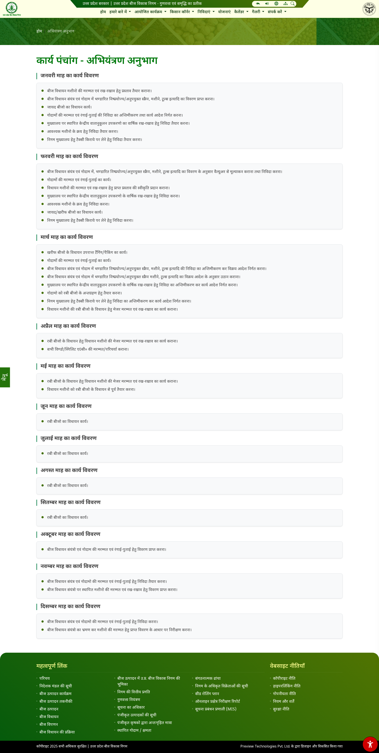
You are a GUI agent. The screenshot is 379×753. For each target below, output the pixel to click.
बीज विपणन (48, 724)
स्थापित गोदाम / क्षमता (134, 730)
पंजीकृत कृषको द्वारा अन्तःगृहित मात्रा (144, 723)
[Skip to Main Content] (258, 4)
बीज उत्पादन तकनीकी (55, 701)
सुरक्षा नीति (281, 709)
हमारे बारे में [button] (118, 12)
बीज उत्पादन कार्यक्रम (55, 694)
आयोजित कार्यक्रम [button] (148, 12)
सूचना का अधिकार (131, 707)
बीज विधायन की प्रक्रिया (57, 732)
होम (103, 12)
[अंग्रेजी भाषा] (276, 4)
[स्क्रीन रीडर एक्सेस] (267, 4)
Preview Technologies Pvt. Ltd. (265, 746)
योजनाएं (224, 12)
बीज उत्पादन (48, 709)
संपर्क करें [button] (275, 12)
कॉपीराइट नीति (284, 678)
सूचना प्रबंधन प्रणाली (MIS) (215, 709)
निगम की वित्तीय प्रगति (133, 692)
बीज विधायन (49, 717)
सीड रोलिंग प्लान (207, 694)
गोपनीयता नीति (284, 694)
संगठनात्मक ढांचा (208, 678)
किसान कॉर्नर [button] (180, 12)
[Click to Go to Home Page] (12, 9)
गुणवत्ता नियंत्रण (128, 700)
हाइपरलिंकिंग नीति (286, 686)
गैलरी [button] (256, 12)
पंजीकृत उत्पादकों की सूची (136, 715)
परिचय (44, 678)
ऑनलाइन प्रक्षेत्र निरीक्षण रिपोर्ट (217, 701)
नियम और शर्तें (283, 701)
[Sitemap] (285, 4)
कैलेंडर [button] (239, 12)
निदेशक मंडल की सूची (55, 686)
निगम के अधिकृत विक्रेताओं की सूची (221, 686)
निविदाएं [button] (204, 12)
